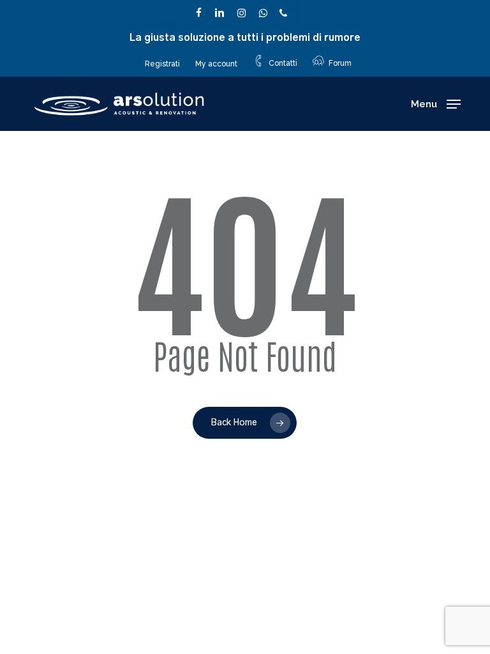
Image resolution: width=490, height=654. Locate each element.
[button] (436, 104)
